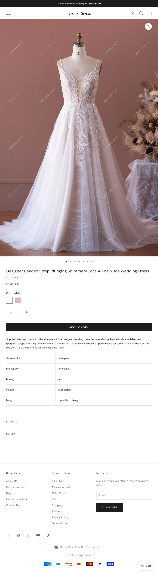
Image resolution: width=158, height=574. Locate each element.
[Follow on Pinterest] (28, 535)
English (95, 546)
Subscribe (110, 507)
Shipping (57, 505)
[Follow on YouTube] (38, 535)
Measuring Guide (61, 487)
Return (56, 511)
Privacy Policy (60, 517)
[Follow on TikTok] (48, 535)
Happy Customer (16, 487)
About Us (11, 480)
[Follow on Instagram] (18, 535)
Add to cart (79, 326)
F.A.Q (55, 499)
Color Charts (59, 493)
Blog (9, 493)
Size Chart (58, 480)
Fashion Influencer (16, 499)
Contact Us (12, 505)
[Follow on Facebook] (8, 535)
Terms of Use (59, 523)
